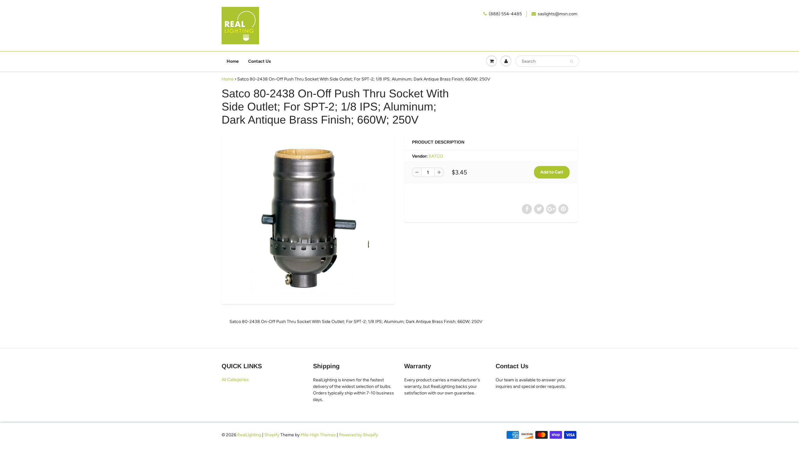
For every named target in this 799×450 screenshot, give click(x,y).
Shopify (271, 435)
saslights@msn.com (557, 14)
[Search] (572, 61)
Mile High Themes (318, 435)
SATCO (436, 156)
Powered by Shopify (358, 435)
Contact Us (259, 61)
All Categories (235, 379)
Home (233, 61)
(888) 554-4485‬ (505, 14)
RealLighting (249, 435)
